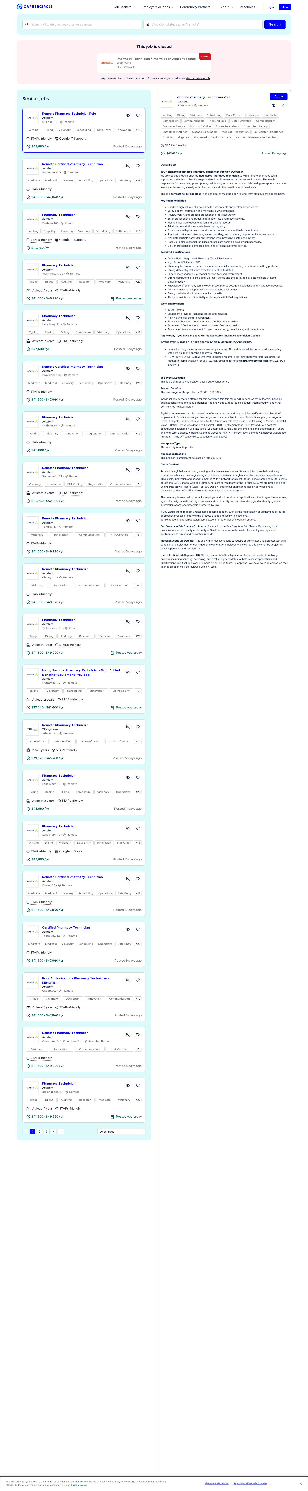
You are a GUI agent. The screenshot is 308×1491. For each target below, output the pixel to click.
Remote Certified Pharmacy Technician (72, 164)
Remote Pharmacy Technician (65, 468)
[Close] (301, 1483)
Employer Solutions (156, 7)
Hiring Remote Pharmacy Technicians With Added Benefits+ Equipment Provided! (81, 673)
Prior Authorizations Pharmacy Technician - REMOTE (75, 980)
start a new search (198, 78)
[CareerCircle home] (34, 7)
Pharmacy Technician (58, 215)
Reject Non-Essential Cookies (250, 1483)
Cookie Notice (79, 1485)
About (225, 7)
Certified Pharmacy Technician (66, 927)
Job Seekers (122, 7)
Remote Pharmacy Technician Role (69, 113)
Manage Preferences (217, 1483)
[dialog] (154, 1483)
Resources (247, 7)
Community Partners (195, 7)
